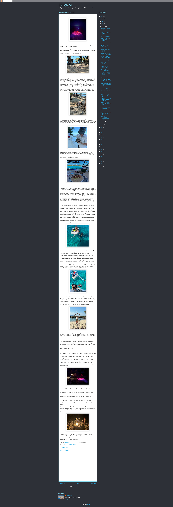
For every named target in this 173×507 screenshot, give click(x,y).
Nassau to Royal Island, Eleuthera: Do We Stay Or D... (106, 43)
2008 (102, 151)
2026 (102, 14)
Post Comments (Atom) (80, 486)
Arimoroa (64, 444)
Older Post (93, 483)
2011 (102, 146)
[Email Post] (77, 442)
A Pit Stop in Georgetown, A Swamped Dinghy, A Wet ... (105, 118)
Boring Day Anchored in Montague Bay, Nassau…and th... (105, 91)
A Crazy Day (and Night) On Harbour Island (106, 70)
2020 (102, 130)
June (103, 19)
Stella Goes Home (104, 77)
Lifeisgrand (65, 5)
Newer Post (62, 483)
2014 (102, 141)
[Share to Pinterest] (85, 442)
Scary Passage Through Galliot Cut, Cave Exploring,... (106, 113)
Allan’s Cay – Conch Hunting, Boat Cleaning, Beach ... (105, 95)
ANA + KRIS (103, 75)
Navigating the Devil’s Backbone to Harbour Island (106, 73)
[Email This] (79, 442)
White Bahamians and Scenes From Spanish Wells (106, 60)
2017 (102, 136)
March (103, 24)
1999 (102, 166)
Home (78, 483)
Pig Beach (73, 444)
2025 (102, 16)
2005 (102, 156)
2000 (102, 165)
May (103, 21)
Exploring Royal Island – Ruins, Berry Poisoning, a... (106, 39)
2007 (102, 153)
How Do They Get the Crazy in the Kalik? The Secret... (105, 107)
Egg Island (69, 444)
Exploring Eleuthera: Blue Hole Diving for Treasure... (106, 33)
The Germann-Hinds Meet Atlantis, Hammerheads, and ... (106, 46)
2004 (102, 158)
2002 (102, 161)
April (103, 23)
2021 (102, 129)
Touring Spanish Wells (105, 36)
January (103, 121)
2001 (102, 163)
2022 (102, 127)
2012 (102, 144)
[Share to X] (82, 442)
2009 (102, 149)
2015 (102, 139)
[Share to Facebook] (83, 442)
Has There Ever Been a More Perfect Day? (105, 30)
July (103, 18)
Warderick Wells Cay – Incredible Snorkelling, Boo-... (106, 103)
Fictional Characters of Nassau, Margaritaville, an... (106, 80)
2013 (102, 142)
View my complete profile (69, 499)
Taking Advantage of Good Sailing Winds (105, 57)
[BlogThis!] (81, 442)
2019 (102, 132)
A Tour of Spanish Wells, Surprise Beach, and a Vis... (106, 63)
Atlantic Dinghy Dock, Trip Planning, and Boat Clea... (105, 50)
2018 (102, 134)
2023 (102, 125)
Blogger (88, 504)
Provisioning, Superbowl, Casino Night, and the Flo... (106, 88)
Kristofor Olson (69, 495)
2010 (102, 147)
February (103, 26)
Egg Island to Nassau (105, 28)
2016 (102, 137)
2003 (102, 159)
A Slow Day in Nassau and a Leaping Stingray (106, 54)
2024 (102, 124)
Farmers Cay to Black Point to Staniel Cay (105, 110)
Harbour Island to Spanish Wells (104, 67)
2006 (102, 154)
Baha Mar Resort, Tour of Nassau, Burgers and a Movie (106, 84)
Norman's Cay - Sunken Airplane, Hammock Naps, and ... (106, 99)
